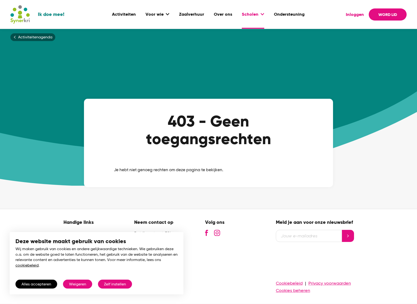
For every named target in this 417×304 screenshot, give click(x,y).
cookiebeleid (27, 265)
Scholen (250, 14)
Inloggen (355, 14)
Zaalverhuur (191, 14)
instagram (217, 233)
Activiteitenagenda (35, 37)
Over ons (223, 14)
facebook (206, 233)
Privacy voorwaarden (329, 283)
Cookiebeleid (289, 283)
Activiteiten (124, 14)
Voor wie (155, 14)
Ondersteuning (289, 14)
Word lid (387, 14)
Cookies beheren (293, 290)
